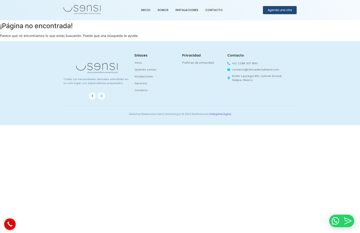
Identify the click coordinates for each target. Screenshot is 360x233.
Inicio (145, 10)
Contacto (214, 10)
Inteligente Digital (220, 114)
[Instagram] (101, 95)
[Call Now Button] (10, 224)
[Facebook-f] (92, 95)
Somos (163, 10)
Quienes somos (145, 69)
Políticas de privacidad (198, 62)
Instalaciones (186, 10)
